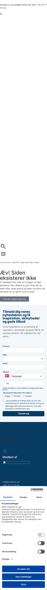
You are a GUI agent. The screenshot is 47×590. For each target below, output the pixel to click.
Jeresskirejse (5, 262)
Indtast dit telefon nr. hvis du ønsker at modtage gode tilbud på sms (23, 389)
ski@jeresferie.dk (11, 482)
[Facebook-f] (5, 451)
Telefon (6, 372)
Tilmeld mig (23, 413)
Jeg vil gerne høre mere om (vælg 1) (17, 393)
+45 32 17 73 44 (11, 485)
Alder (5, 355)
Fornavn (6, 346)
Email (5, 363)
